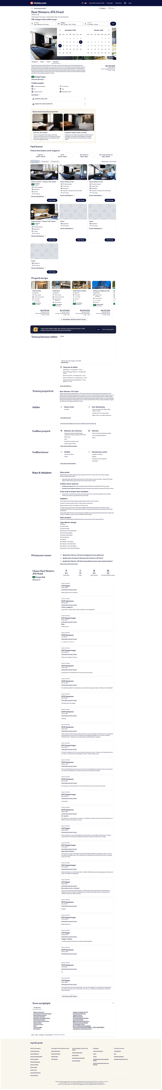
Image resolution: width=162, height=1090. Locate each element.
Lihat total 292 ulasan (37, 79)
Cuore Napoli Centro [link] (79, 1024)
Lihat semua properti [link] (40, 8)
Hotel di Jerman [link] (34, 1064)
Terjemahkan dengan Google (69, 589)
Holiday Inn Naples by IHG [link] (80, 1012)
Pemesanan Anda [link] (55, 1051)
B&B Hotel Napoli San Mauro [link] (81, 1021)
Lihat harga (52, 200)
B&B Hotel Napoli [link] (78, 1016)
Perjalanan (119, 3)
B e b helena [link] (36, 1029)
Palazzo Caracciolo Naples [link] (80, 1023)
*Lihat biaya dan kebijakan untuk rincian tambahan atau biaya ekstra (77, 423)
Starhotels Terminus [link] (39, 1016)
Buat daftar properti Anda (96, 3)
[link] (111, 8)
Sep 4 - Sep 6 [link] (84, 156)
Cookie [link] (95, 1056)
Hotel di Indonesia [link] (34, 1051)
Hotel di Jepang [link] (34, 1059)
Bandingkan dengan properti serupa (74, 319)
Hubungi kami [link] (54, 1056)
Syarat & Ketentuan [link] (98, 1051)
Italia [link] (36, 1034)
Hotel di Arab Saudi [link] (35, 1062)
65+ (112, 57)
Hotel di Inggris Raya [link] (35, 1072)
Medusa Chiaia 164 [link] (38, 1012)
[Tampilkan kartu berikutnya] (115, 298)
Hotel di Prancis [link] (34, 1075)
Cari (113, 24)
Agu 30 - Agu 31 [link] (62, 156)
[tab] (37, 1007)
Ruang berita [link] (75, 1055)
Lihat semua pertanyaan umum (69, 564)
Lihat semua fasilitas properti (68, 446)
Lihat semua (34, 95)
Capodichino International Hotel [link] (82, 1029)
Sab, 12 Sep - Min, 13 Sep (68, 24)
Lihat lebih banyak (65, 418)
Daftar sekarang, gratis (108, 329)
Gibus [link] (35, 1026)
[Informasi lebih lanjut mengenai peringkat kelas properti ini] (38, 14)
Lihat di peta (64, 362)
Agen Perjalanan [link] (76, 1060)
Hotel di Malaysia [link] (34, 1053)
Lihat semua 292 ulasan (69, 996)
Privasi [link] (94, 1053)
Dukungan (110, 3)
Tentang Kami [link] (117, 1051)
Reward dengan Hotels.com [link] (121, 1059)
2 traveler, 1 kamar (92, 24)
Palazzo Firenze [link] (77, 1015)
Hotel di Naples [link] (48, 1034)
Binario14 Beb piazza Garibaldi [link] (82, 1026)
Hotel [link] (32, 1034)
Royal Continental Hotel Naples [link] (42, 1013)
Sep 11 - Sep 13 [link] (106, 156)
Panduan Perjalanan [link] (119, 1056)
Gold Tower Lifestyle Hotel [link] (41, 1021)
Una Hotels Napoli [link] (78, 1020)
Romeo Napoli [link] (37, 1023)
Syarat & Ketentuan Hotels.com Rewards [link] (101, 1064)
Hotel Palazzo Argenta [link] (39, 1015)
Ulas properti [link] (54, 1059)
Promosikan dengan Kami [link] (78, 1058)
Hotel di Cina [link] (33, 1070)
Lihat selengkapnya (65, 386)
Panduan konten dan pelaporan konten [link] (101, 1060)
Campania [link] (41, 1034)
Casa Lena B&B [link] (37, 1027)
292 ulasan (35, 579)
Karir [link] (115, 1053)
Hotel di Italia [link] (33, 1067)
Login (130, 3)
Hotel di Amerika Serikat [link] (36, 1056)
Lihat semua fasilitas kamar (68, 463)
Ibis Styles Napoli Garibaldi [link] (80, 1018)
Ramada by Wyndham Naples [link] (41, 1018)
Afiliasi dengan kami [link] (77, 1052)
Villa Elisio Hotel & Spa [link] (79, 1013)
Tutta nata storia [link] (38, 1024)
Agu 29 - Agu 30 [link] (40, 156)
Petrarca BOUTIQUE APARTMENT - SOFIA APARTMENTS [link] (88, 1027)
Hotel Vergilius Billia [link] (39, 1020)
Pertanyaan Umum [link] (55, 1053)
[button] (67, 38)
